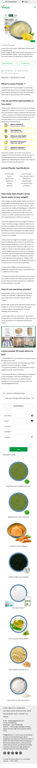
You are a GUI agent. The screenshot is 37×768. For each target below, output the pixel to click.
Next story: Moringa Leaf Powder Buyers (18, 398)
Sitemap (5, 716)
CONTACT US (23, 714)
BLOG (16, 714)
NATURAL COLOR (9, 711)
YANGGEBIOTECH (7, 87)
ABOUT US (12, 708)
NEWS (29, 711)
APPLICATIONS (21, 711)
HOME (5, 708)
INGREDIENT (20, 708)
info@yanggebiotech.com (16, 721)
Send (18, 449)
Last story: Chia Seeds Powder (15, 393)
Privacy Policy (14, 761)
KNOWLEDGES (8, 714)
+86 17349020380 (11, 2)
